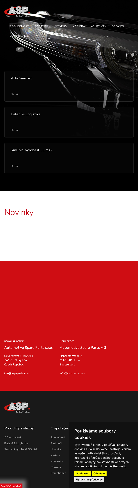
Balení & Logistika (16, 443)
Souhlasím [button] (82, 473)
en (20, 49)
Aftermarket (12, 437)
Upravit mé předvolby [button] (89, 479)
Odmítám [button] (99, 473)
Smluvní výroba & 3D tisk (21, 449)
